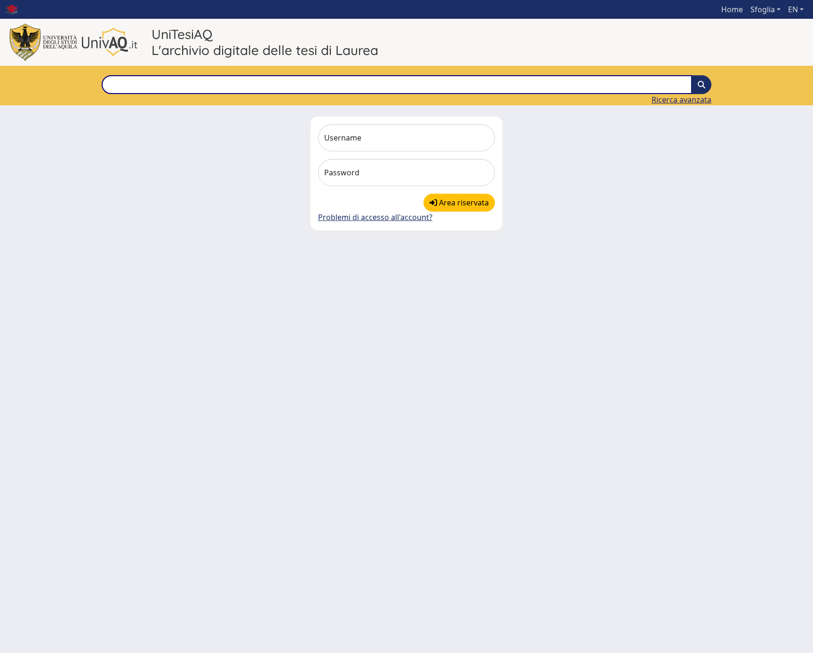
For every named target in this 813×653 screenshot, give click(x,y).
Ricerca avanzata (681, 99)
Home (732, 9)
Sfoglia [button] (762, 9)
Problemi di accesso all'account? (375, 217)
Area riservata (463, 202)
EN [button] (793, 9)
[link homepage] (15, 9)
